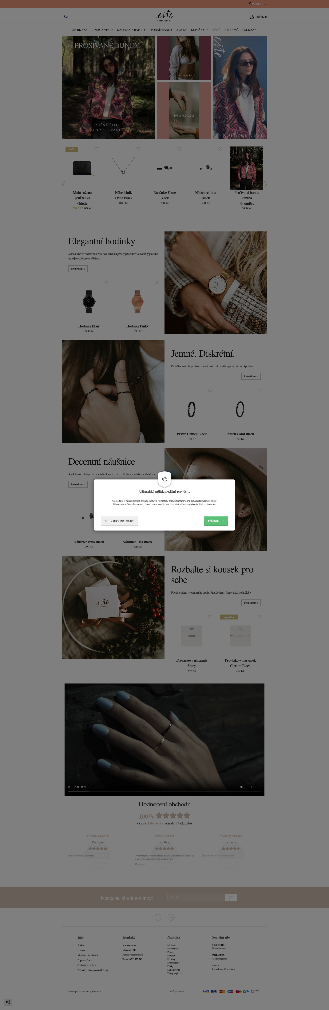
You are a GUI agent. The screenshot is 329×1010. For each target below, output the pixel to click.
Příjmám (213, 521)
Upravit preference (122, 521)
